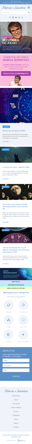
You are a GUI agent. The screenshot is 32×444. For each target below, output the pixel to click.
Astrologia (8, 312)
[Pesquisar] (29, 12)
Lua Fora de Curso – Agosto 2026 (16, 167)
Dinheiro (8, 341)
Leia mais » (6, 141)
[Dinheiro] (8, 335)
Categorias (16, 415)
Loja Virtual (16, 404)
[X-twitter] (22, 17)
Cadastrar (16, 376)
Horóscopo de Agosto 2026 (14, 131)
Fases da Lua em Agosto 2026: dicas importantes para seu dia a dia (15, 206)
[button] (16, 37)
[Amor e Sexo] (23, 320)
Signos (6, 126)
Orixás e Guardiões (23, 341)
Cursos (16, 400)
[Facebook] (13, 17)
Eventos (16, 411)
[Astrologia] (9, 305)
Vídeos (16, 423)
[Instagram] (9, 17)
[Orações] (9, 320)
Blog (16, 419)
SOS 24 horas (23, 312)
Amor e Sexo (23, 327)
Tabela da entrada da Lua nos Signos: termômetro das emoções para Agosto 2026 (16, 250)
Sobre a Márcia (16, 407)
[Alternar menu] (28, 7)
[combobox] (15, 12)
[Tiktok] (19, 17)
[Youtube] (16, 17)
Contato (16, 427)
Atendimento (16, 396)
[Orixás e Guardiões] (23, 335)
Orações (8, 327)
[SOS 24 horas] (23, 305)
